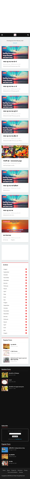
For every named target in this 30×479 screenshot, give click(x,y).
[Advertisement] (15, 16)
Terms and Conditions (12, 472)
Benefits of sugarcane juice (16, 386)
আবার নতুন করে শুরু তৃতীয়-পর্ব (10, 136)
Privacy (25, 470)
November (15, 277)
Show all (15, 43)
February (15, 286)
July (15, 300)
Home (4, 470)
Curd (10, 380)
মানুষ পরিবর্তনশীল (13, 344)
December (15, 280)
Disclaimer (20, 470)
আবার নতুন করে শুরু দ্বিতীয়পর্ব (10, 186)
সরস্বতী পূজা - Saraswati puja (12, 161)
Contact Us (13, 470)
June (15, 297)
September (15, 272)
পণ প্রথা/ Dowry (14, 351)
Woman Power (13, 475)
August (15, 269)
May (15, 294)
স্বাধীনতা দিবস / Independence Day (17, 448)
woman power (7, 64)
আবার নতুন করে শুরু (8, 210)
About (8, 470)
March (15, 288)
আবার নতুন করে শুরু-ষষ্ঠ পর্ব (10, 62)
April (15, 291)
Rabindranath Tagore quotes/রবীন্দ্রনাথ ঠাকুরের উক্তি (19, 358)
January (15, 283)
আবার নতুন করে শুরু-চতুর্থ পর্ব (10, 111)
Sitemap (21, 472)
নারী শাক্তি (11, 461)
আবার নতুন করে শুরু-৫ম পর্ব (10, 86)
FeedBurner (18, 439)
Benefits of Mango (14, 373)
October (15, 275)
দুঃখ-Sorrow (7, 235)
